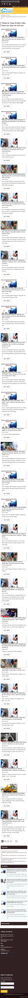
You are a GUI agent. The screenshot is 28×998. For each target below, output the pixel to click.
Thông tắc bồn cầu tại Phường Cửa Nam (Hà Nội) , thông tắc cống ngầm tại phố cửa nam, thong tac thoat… (14, 232)
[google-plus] (6, 3)
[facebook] (2, 3)
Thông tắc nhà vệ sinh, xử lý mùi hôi (9, 851)
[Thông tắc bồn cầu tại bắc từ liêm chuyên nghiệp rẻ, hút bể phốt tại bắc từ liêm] (13, 423)
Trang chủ (3, 15)
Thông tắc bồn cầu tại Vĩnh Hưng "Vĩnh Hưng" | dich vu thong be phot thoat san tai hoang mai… (13, 402)
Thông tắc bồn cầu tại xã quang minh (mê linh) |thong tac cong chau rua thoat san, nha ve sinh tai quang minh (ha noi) (17, 911)
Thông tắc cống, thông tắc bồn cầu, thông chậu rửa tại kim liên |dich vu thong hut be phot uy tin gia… (13, 481)
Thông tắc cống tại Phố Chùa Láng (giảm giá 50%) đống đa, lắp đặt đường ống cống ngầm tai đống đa (14, 645)
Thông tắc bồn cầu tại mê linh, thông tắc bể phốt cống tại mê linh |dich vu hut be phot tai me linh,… (13, 121)
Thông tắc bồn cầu (10, 994)
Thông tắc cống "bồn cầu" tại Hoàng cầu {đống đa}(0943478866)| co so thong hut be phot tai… (13, 589)
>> (16, 841)
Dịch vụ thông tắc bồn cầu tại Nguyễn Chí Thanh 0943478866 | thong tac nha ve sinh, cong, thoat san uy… (13, 821)
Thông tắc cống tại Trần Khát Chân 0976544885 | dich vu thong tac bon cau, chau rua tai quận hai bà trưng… (14, 374)
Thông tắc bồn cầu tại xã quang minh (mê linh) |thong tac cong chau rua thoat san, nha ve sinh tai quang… (13, 93)
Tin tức (7, 15)
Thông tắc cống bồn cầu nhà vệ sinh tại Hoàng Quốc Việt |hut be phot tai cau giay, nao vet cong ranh (13, 563)
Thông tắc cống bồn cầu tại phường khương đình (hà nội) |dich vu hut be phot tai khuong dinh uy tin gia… (14, 175)
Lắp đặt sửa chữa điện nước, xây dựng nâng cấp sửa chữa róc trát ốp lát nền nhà (13, 861)
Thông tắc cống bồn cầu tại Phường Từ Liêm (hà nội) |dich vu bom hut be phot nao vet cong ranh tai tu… (14, 149)
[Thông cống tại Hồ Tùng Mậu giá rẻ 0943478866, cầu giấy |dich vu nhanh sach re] (13, 663)
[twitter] (4, 3)
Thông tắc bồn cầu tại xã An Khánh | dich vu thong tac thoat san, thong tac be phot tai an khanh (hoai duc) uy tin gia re (17, 881)
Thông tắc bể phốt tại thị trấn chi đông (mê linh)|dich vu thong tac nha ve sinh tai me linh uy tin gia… (14, 262)
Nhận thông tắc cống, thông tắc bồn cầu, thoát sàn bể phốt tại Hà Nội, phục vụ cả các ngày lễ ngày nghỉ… (13, 290)
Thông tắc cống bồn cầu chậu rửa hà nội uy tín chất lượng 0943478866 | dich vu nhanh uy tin (14, 67)
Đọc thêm (7, 51)
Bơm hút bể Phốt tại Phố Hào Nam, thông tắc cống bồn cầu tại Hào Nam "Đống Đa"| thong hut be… (14, 535)
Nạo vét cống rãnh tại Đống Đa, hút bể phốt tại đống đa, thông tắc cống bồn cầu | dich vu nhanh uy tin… (13, 453)
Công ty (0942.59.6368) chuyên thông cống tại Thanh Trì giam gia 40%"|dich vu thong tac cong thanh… (14, 619)
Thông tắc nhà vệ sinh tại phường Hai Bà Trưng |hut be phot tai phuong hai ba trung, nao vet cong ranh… (13, 204)
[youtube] (9, 3)
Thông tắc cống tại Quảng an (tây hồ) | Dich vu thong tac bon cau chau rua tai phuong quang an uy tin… (13, 344)
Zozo (26, 996)
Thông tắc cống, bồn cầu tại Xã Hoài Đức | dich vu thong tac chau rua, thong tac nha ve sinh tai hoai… (13, 39)
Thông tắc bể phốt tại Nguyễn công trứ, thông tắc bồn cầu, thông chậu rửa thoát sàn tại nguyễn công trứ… (14, 509)
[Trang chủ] (7, 10)
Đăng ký (4, 991)
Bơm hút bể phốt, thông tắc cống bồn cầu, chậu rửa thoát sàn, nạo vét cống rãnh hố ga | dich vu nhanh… (14, 316)
